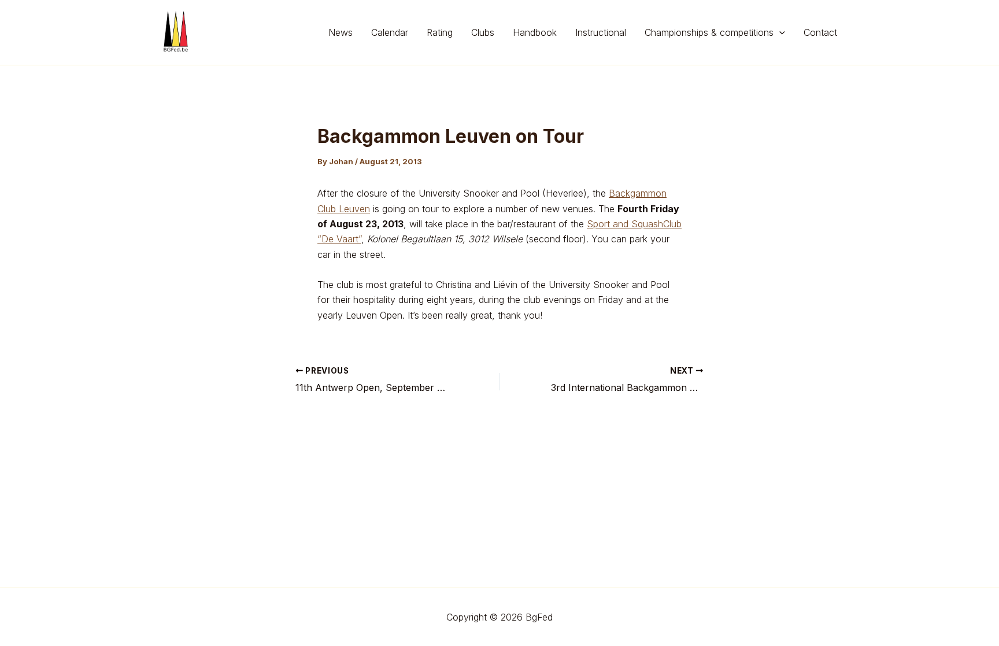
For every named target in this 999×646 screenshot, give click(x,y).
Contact (820, 32)
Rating (440, 32)
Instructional (600, 32)
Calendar (389, 32)
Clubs (482, 32)
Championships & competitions (709, 32)
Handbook (535, 32)
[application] (779, 32)
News (340, 32)
